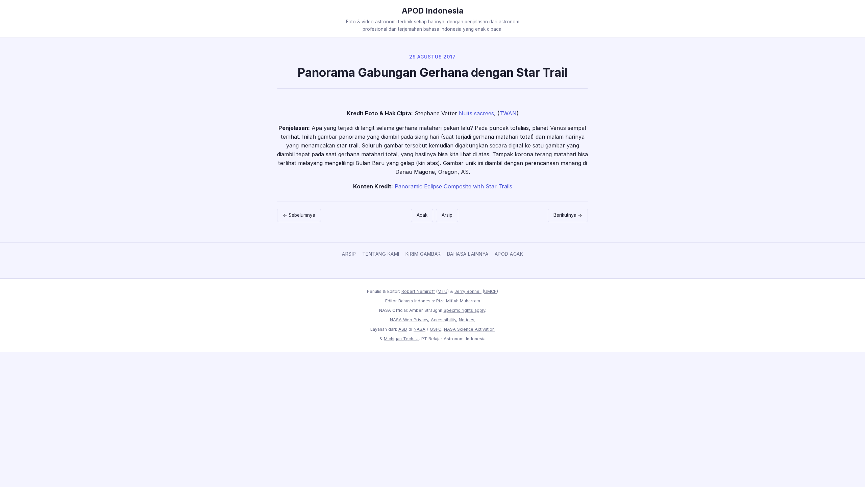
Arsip (447, 215)
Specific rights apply (464, 310)
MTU (442, 291)
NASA (419, 329)
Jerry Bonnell (467, 291)
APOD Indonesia (433, 10)
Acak (422, 215)
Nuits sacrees (476, 113)
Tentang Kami (380, 254)
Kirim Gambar (423, 254)
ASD (402, 329)
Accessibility (443, 319)
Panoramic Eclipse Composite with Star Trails (453, 186)
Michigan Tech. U (401, 338)
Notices (466, 319)
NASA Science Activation (469, 329)
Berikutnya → (567, 215)
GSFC (435, 329)
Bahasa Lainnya (468, 254)
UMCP (490, 291)
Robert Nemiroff (418, 291)
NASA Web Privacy (409, 319)
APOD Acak (509, 254)
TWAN (508, 113)
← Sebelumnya (299, 215)
